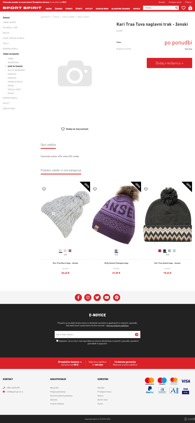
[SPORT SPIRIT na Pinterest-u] (116, 297)
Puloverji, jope (10, 27)
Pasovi (11, 85)
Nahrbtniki (13, 62)
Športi (79, 8)
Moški (49, 8)
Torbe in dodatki (11, 54)
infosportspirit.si (14, 391)
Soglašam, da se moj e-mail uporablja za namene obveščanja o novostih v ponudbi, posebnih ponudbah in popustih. (99, 342)
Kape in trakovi (15, 66)
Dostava (53, 399)
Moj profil (54, 387)
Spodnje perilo (15, 81)
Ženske (58, 8)
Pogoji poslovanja (58, 391)
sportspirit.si (45, 17)
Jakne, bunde (9, 22)
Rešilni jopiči (14, 89)
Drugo (11, 93)
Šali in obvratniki (16, 70)
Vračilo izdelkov (57, 403)
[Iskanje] (176, 8)
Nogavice (12, 78)
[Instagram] (87, 297)
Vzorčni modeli (10, 98)
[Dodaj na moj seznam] (44, 189)
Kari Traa (188, 48)
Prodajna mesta (175, 2)
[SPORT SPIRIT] (22, 7)
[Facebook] (78, 297)
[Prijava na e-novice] (136, 334)
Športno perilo (10, 48)
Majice (6, 33)
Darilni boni (102, 8)
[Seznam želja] (184, 8)
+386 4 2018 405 (13, 387)
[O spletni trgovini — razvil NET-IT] (189, 419)
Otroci (69, 8)
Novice (136, 8)
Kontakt (162, 2)
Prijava (188, 2)
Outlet (89, 8)
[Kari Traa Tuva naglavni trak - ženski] (75, 73)
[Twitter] (97, 297)
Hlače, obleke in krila (13, 38)
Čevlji (6, 43)
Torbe (11, 58)
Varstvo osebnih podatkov (117, 325)
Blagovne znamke (120, 8)
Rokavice (12, 74)
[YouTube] (106, 297)
